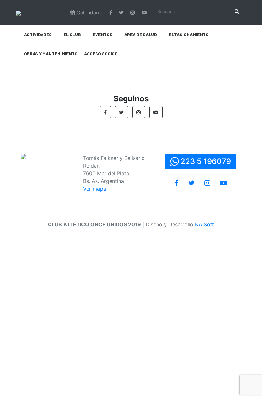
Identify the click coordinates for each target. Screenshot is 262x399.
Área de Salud (140, 34)
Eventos (102, 34)
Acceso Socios (101, 53)
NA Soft (204, 224)
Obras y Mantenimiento (51, 53)
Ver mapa (94, 188)
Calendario (89, 12)
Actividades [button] (38, 34)
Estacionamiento (189, 34)
